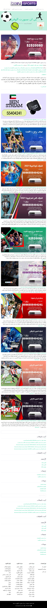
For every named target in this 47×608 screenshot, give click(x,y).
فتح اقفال (32, 574)
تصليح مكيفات (7, 580)
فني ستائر (20, 590)
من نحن (44, 571)
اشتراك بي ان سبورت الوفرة (17, 67)
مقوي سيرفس (31, 578)
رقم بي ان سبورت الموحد (23, 71)
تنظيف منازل (20, 566)
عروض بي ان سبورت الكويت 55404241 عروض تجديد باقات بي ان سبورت (32, 153)
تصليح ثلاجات (8, 568)
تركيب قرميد (8, 588)
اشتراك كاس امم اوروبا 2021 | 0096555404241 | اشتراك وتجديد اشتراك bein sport (30, 219)
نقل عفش (32, 584)
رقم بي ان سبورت (33, 71)
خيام (10, 592)
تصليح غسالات (7, 566)
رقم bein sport (6, 69)
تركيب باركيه (31, 590)
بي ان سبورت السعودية (29, 9)
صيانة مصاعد (31, 594)
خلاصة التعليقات (43, 488)
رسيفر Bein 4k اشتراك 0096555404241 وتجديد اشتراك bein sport (33, 287)
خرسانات (20, 568)
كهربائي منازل (31, 580)
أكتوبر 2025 (44, 462)
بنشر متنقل (31, 570)
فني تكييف (20, 574)
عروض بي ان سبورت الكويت (17, 9)
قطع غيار (9, 594)
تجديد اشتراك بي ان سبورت (16, 69)
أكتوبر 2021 (44, 464)
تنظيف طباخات (19, 582)
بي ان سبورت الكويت (40, 9)
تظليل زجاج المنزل (6, 586)
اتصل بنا (44, 566)
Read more (44, 126)
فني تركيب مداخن (7, 574)
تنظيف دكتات (20, 580)
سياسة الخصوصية (42, 569)
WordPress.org (43, 490)
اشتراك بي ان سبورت (29, 67)
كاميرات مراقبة (30, 582)
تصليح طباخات (19, 584)
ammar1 (41, 65)
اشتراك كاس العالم (6, 9)
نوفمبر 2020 (43, 466)
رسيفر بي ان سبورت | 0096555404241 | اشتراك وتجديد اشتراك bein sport (31, 319)
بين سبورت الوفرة (39, 69)
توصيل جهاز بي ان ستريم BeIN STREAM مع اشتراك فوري (34, 119)
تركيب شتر (31, 592)
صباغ (10, 584)
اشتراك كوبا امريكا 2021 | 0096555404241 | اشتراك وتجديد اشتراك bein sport (31, 187)
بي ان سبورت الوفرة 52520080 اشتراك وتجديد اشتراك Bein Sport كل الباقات (28, 62)
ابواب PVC (31, 596)
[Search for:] (23, 431)
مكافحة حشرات (30, 572)
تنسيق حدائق (20, 592)
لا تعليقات (44, 74)
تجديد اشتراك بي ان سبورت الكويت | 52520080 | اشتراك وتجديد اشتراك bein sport (30, 253)
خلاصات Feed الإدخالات (41, 486)
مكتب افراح (20, 570)
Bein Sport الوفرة (39, 67)
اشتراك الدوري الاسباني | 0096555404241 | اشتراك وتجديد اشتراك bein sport (31, 386)
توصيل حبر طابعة (7, 590)
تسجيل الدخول (43, 484)
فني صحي (32, 576)
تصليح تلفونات (7, 570)
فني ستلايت (31, 566)
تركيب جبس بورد (19, 588)
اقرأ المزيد (43, 86)
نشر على (33, 65)
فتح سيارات (31, 586)
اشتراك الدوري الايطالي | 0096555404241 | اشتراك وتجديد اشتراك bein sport (31, 353)
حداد (10, 572)
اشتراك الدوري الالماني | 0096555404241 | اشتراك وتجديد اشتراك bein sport (31, 420)
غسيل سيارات (7, 578)
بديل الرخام (20, 594)
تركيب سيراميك (30, 588)
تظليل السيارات (19, 586)
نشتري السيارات (19, 578)
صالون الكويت (19, 572)
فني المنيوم (8, 576)
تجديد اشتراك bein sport (28, 69)
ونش (10, 582)
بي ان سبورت (31, 568)
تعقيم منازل (20, 576)
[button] (35, 9)
